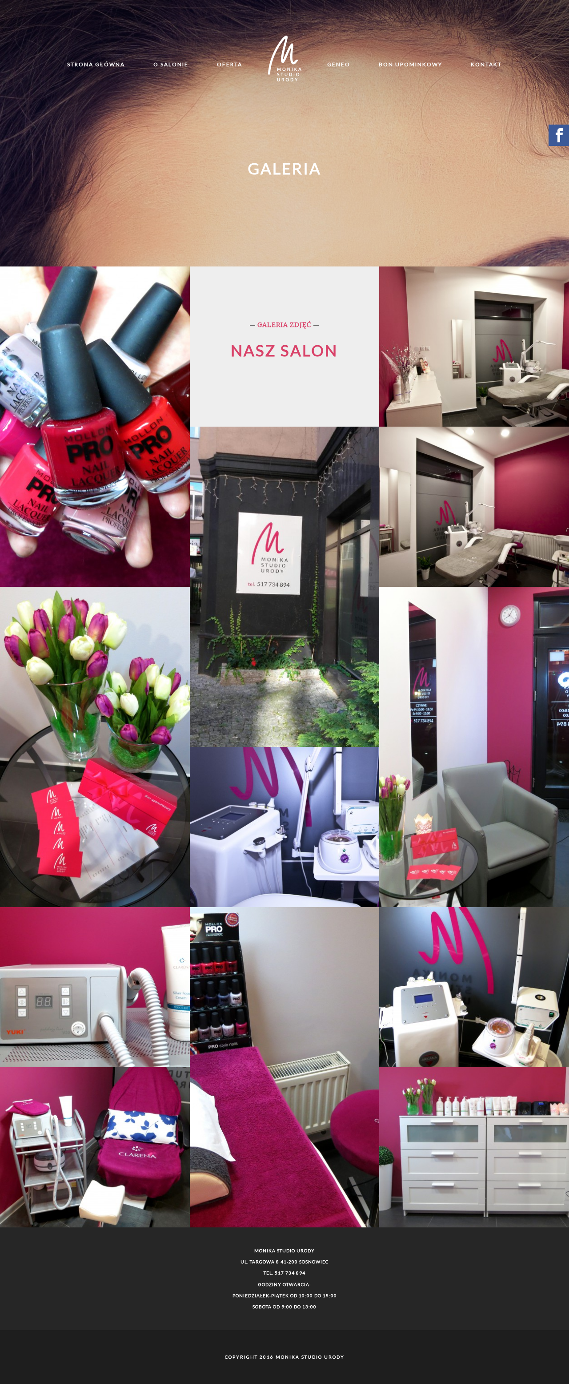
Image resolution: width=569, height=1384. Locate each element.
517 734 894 (290, 1272)
